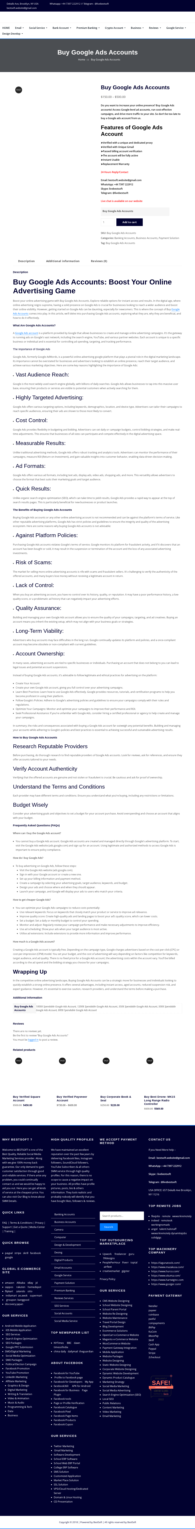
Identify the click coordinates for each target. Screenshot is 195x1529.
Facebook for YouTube (67, 1373)
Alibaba (21, 1282)
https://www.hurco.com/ (165, 1271)
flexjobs (155, 1216)
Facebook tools (62, 1398)
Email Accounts (63, 1267)
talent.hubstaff (167, 1229)
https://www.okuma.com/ (165, 1275)
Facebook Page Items (66, 1416)
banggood (23, 1299)
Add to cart (129, 222)
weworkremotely (181, 1216)
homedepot (34, 1287)
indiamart (11, 1295)
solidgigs (156, 1237)
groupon (11, 1299)
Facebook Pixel (62, 1411)
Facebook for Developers (68, 1381)
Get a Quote (21, 1227)
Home (81, 59)
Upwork (107, 1254)
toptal (134, 1262)
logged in (33, 1039)
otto (30, 1291)
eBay (30, 1282)
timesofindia (61, 1347)
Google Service (175, 28)
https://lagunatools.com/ (165, 1262)
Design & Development (67, 1245)
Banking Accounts (124, 238)
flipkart (9, 1291)
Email (18, 28)
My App (89, 1381)
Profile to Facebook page (68, 1377)
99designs (109, 1258)
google (9, 1257)
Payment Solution (169, 238)
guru (131, 1254)
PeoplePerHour (111, 1262)
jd (36, 1282)
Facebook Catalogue (65, 1407)
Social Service (37, 28)
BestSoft (97, 1522)
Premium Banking (87, 28)
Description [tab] (26, 261)
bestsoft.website (161, 1387)
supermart (36, 1295)
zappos (9, 1287)
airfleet (108, 1266)
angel (154, 1229)
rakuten (20, 1287)
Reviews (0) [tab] (99, 261)
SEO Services (61, 1305)
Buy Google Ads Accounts (105, 59)
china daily (60, 1351)
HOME (6, 28)
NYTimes (59, 1343)
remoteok (166, 1220)
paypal (9, 1253)
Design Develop (11, 33)
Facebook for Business (67, 1390)
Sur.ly (165, 1394)
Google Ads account (26, 333)
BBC (69, 1343)
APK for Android (81, 1386)
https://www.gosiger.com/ (166, 1284)
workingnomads (160, 1224)
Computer (60, 1237)
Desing (58, 1252)
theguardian (86, 1351)
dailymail (73, 1351)
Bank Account (61, 28)
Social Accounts (63, 1313)
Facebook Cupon (63, 1424)
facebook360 (61, 1386)
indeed (155, 1220)
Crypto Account (114, 28)
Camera (58, 1229)
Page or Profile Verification (69, 1403)
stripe (17, 1253)
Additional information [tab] (63, 261)
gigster (126, 1271)
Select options (57, 1105)
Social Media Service (66, 1321)
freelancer (120, 1254)
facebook (35, 1253)
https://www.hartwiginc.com (167, 1280)
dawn (77, 1343)
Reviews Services (64, 1298)
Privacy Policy (107, 1279)
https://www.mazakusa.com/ (167, 1267)
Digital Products (63, 1260)
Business (136, 28)
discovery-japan (14, 1304)
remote (166, 1216)
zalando (20, 1291)
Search (108, 1226)
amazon (9, 1282)
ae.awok (22, 1295)
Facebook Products (65, 1420)
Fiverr (125, 1262)
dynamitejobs (179, 1233)
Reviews (154, 28)
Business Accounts (147, 238)
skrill (25, 1253)
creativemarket (111, 1271)
